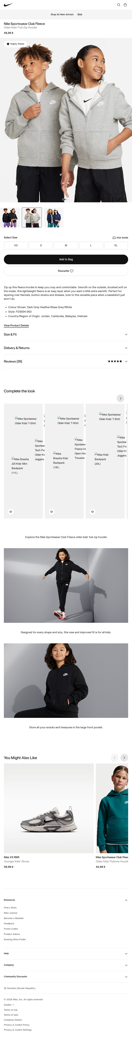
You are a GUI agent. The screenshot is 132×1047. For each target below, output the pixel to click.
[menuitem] (9, 1005)
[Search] (119, 5)
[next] (120, 398)
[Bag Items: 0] (125, 5)
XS (16, 245)
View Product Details (16, 325)
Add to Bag (66, 259)
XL (116, 245)
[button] (9, 513)
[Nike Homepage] (8, 5)
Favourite (63, 271)
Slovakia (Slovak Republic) (21, 988)
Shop (79, 14)
